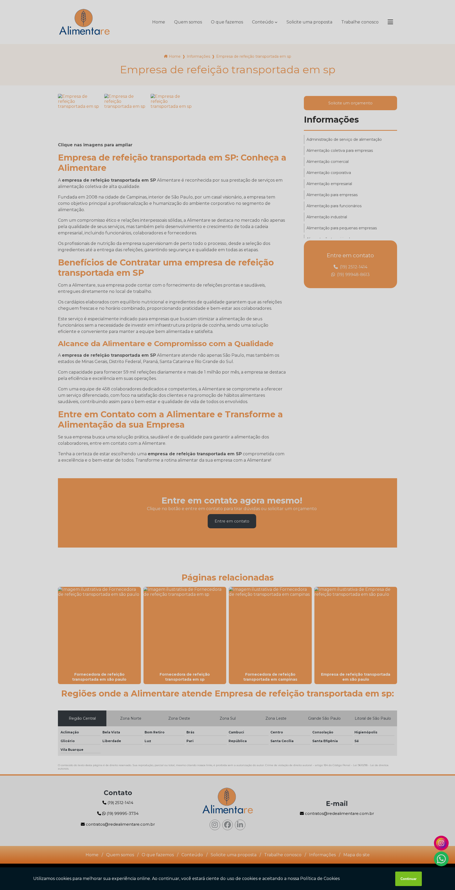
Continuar (408, 879)
